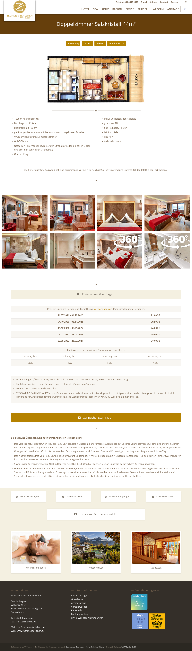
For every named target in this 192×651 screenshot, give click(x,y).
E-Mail (144, 2)
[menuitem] (153, 2)
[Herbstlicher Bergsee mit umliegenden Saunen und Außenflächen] (96, 548)
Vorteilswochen (79, 606)
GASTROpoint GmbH (128, 647)
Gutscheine (77, 599)
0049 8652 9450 (130, 2)
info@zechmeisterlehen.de (30, 627)
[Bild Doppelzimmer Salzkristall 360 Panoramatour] (120, 251)
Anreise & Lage (79, 595)
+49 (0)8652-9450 (24, 618)
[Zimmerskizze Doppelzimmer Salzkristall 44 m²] (96, 78)
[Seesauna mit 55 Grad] (156, 548)
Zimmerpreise (78, 603)
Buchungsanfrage (80, 614)
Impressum (80, 647)
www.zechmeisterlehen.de (31, 630)
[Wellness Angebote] (36, 548)
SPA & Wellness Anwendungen (87, 617)
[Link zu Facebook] (182, 2)
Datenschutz (70, 647)
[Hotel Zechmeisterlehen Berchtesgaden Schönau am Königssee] (19, 10)
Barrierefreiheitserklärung (95, 647)
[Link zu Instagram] (186, 2)
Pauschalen (77, 610)
